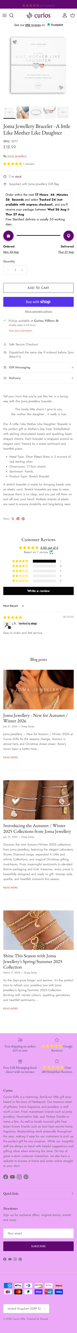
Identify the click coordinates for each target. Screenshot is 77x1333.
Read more (10, 757)
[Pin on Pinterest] (23, 518)
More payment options (38, 311)
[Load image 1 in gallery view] (38, 65)
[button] (13, 164)
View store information (20, 330)
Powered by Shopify (37, 1319)
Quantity (9, 261)
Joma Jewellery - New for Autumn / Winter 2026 (35, 718)
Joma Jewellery (17, 156)
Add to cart (38, 288)
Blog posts (38, 659)
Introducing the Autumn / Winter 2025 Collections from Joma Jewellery (37, 828)
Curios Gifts (19, 1319)
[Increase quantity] (23, 270)
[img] (12, 617)
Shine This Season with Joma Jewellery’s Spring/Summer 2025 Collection (32, 961)
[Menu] (4, 15)
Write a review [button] (38, 590)
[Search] (13, 15)
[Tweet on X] (12, 518)
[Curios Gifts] (38, 15)
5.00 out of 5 (49, 548)
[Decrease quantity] (7, 270)
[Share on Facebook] (18, 518)
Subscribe (38, 1246)
